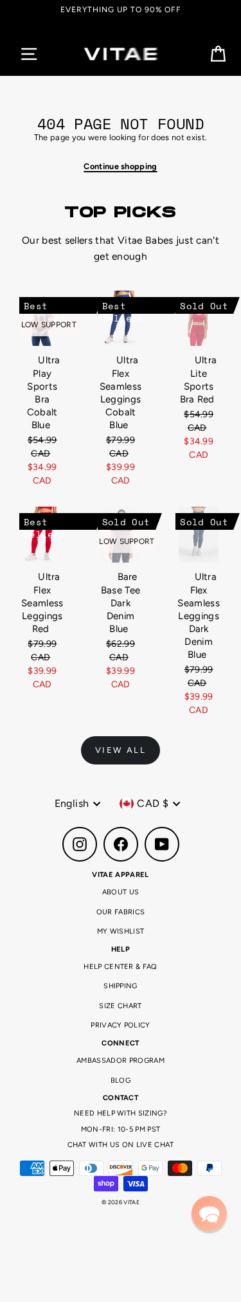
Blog (120, 1080)
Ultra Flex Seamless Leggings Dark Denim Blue (198, 615)
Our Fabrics (120, 912)
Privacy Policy (120, 1025)
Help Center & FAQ (120, 967)
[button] (209, 1213)
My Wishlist (121, 931)
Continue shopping (120, 166)
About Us (120, 892)
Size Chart (120, 1006)
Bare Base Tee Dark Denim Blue (121, 603)
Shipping (120, 986)
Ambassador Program (120, 1060)
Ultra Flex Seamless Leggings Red (42, 603)
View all (121, 750)
